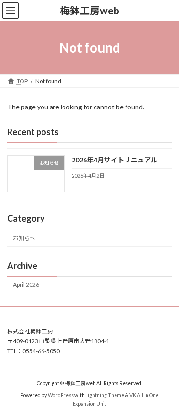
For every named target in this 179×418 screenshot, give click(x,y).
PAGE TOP (165, 395)
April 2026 (26, 284)
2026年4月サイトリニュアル (115, 160)
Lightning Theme (104, 395)
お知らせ (24, 238)
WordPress (61, 395)
